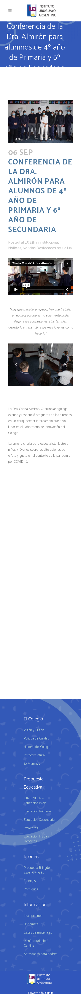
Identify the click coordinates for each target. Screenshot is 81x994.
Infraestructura (34, 755)
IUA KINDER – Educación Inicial (35, 801)
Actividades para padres (40, 954)
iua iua (67, 248)
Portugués (31, 889)
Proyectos (31, 828)
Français (30, 881)
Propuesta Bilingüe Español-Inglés (37, 870)
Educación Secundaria (39, 820)
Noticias (14, 248)
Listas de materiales (38, 932)
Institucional (49, 242)
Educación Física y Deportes (36, 839)
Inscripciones (33, 916)
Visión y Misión (34, 730)
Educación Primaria (37, 811)
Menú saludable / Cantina (36, 943)
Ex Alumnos (32, 763)
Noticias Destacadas (39, 248)
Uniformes (31, 924)
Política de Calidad (36, 738)
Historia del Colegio (37, 747)
